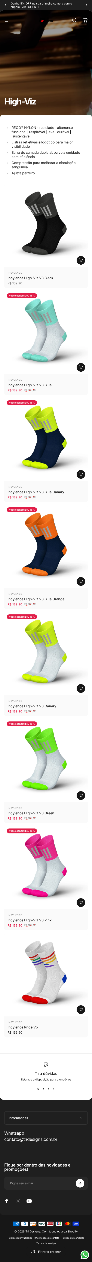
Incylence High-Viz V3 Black (30, 278)
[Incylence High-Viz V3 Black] (46, 225)
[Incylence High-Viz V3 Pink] (46, 867)
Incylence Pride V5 (23, 1027)
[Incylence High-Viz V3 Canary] (46, 653)
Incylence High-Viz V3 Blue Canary (36, 492)
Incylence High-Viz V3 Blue (30, 385)
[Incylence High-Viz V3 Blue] (46, 332)
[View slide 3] (48, 1088)
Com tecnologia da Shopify (60, 1231)
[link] (30, 1139)
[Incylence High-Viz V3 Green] (46, 760)
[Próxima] (86, 5)
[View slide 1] (38, 1088)
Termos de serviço (46, 1243)
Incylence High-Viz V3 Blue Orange (36, 599)
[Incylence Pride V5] (46, 974)
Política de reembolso (73, 1238)
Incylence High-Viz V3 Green (31, 813)
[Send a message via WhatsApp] (85, 1255)
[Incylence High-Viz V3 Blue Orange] (46, 546)
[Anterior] (6, 5)
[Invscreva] (80, 1183)
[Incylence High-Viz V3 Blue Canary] (46, 439)
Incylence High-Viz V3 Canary (32, 706)
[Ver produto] (81, 260)
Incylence (15, 272)
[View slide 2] (43, 1088)
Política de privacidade (20, 1238)
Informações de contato (46, 1238)
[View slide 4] (53, 1088)
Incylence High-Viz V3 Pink (30, 920)
